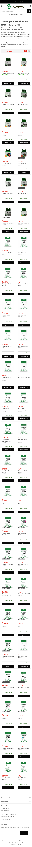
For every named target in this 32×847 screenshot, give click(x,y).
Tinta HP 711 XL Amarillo (6, 533)
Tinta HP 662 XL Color (7, 163)
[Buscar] (29, 11)
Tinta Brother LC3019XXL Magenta (23, 409)
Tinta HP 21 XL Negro (23, 134)
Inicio (2, 18)
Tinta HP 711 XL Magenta (22, 533)
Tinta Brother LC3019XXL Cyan (6, 594)
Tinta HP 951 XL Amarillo (22, 315)
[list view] (29, 51)
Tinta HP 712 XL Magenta (6, 717)
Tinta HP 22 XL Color (23, 163)
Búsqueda (4, 840)
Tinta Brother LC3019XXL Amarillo (7, 409)
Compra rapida (8, 79)
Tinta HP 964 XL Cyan (23, 748)
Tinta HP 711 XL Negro (23, 564)
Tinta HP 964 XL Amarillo (22, 778)
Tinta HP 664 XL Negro (8, 73)
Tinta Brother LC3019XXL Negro (6, 440)
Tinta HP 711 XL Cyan (7, 564)
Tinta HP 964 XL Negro (8, 748)
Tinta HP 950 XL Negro (23, 252)
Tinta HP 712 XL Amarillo (22, 717)
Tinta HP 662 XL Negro (23, 104)
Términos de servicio (12, 840)
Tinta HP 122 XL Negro (8, 104)
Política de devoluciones (24, 840)
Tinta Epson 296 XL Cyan (24, 377)
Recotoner (4, 76)
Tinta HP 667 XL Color (23, 223)
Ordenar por (9, 51)
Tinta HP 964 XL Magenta (6, 778)
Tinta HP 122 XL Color (7, 134)
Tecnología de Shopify (16, 844)
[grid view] (25, 51)
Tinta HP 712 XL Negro (8, 687)
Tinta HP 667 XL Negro (8, 223)
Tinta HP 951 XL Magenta (6, 315)
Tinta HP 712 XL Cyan (23, 687)
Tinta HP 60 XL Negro (7, 193)
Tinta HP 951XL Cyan (23, 346)
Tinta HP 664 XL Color (23, 73)
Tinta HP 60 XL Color (23, 193)
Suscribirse (24, 833)
